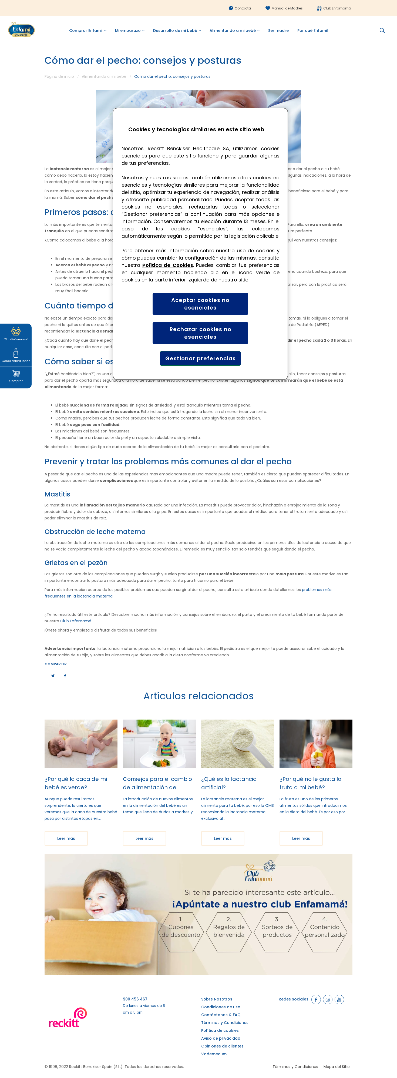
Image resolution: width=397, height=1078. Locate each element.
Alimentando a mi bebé (233, 30)
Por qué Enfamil (312, 30)
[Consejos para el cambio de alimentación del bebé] (159, 744)
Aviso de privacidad (220, 1038)
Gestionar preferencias (200, 358)
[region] (200, 244)
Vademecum (214, 1054)
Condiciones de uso (220, 1007)
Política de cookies (220, 1030)
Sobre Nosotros (216, 999)
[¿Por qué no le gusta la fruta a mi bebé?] (316, 744)
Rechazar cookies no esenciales (200, 333)
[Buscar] (384, 30)
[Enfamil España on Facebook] (316, 999)
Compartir (56, 664)
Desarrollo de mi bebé (175, 30)
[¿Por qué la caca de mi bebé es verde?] (81, 744)
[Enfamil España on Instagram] (327, 999)
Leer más (66, 838)
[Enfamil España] (198, 914)
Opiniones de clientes (222, 1046)
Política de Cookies (167, 265)
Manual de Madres (287, 8)
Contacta (243, 8)
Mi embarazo (128, 30)
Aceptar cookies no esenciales (200, 303)
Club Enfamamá (337, 8)
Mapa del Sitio (337, 1066)
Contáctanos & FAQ (221, 1014)
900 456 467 (135, 999)
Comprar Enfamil (86, 30)
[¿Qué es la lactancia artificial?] (237, 744)
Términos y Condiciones (224, 1022)
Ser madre (278, 30)
